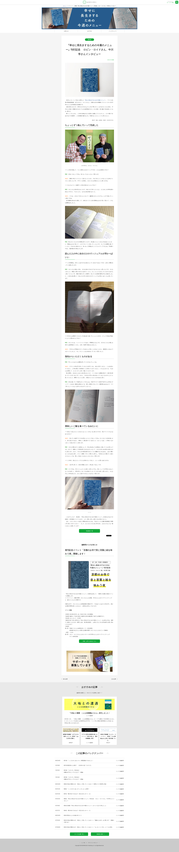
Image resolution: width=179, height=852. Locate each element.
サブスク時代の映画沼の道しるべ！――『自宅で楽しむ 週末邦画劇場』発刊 (89, 736)
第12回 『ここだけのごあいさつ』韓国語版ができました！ (78, 760)
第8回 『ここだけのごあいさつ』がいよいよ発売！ (76, 789)
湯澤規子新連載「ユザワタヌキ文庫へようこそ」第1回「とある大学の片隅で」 (71, 736)
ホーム (64, 5)
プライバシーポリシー (93, 842)
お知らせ (66, 31)
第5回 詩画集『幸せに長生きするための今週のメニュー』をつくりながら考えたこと (85, 805)
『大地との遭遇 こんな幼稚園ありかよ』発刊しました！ (89, 713)
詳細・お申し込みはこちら (89, 641)
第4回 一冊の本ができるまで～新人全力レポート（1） (77, 810)
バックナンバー (70, 5)
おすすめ (89, 31)
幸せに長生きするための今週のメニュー (95, 100)
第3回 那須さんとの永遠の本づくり (73, 815)
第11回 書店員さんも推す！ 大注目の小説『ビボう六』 (78, 765)
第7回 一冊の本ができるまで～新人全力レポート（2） (77, 793)
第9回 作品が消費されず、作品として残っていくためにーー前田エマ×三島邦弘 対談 (85, 784)
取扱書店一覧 (89, 531)
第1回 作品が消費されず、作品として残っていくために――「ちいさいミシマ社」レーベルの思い (88, 827)
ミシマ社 (83, 842)
